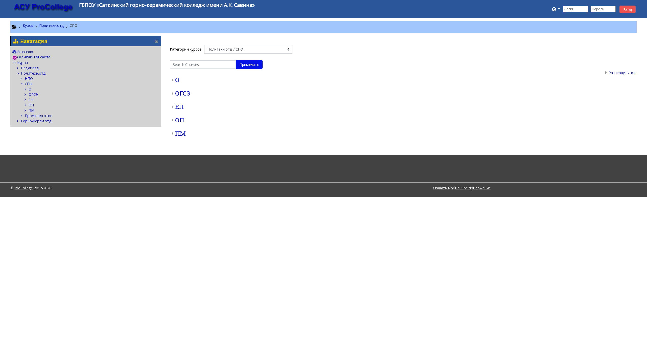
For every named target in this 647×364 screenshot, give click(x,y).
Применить (249, 64)
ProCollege (24, 188)
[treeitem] (86, 52)
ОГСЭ (182, 93)
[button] (556, 9)
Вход (627, 9)
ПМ (180, 133)
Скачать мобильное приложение (462, 188)
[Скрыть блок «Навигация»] (156, 41)
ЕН (179, 107)
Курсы (22, 62)
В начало (25, 51)
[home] (43, 8)
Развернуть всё (622, 72)
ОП (179, 120)
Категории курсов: (186, 49)
